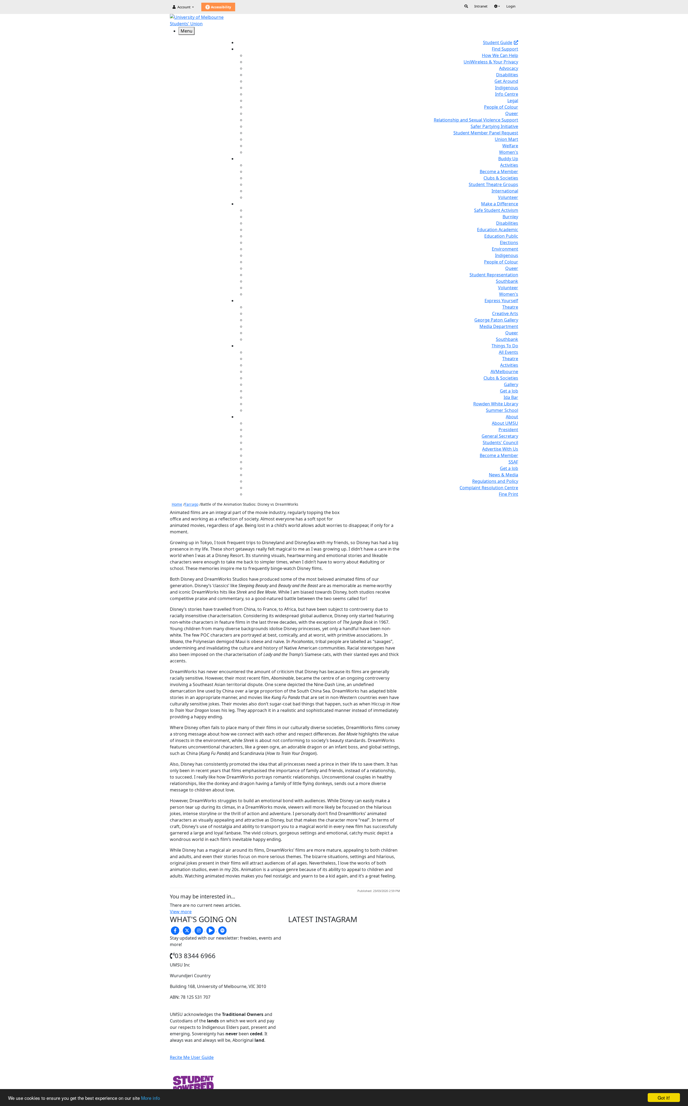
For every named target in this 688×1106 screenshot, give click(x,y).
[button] (497, 6)
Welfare (510, 146)
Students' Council (500, 442)
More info (150, 1097)
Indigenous (506, 88)
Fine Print (508, 494)
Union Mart (506, 139)
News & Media (503, 475)
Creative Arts (505, 313)
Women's (508, 152)
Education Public (501, 236)
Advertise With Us (500, 449)
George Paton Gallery (496, 320)
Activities (509, 165)
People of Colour (501, 107)
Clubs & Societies (500, 178)
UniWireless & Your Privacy (491, 62)
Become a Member (499, 171)
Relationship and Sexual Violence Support (476, 120)
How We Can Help (500, 55)
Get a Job (509, 391)
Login (510, 6)
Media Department (498, 326)
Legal (512, 101)
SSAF (513, 462)
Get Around (506, 81)
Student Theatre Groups (493, 184)
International (505, 191)
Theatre (510, 307)
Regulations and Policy (495, 481)
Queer (511, 113)
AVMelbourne (504, 371)
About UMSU (505, 423)
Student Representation (494, 275)
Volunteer (508, 197)
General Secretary (500, 436)
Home (177, 504)
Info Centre (506, 94)
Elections (509, 242)
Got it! (664, 1097)
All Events (508, 352)
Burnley (510, 217)
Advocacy (508, 68)
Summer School (502, 410)
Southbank (507, 281)
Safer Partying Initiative (494, 126)
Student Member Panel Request (485, 133)
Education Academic (497, 230)
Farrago (191, 504)
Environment (505, 249)
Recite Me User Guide (192, 1057)
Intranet (481, 6)
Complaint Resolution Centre (489, 488)
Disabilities (507, 75)
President (508, 430)
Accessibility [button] (220, 7)
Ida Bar (511, 397)
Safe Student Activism (496, 210)
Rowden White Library (495, 404)
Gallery (511, 384)
